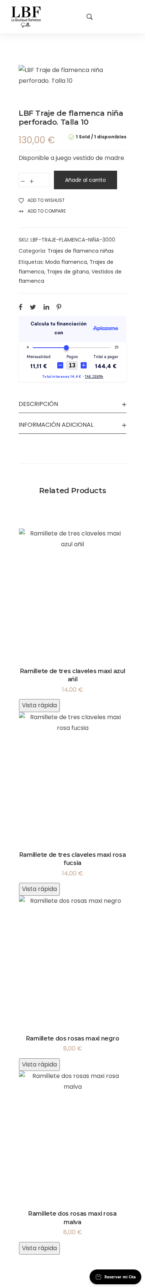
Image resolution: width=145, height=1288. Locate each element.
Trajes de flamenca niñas (81, 251)
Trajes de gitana (68, 271)
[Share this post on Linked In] (46, 307)
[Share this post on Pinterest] (59, 307)
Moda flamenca (66, 262)
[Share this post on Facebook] (20, 307)
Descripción (38, 404)
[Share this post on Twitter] (33, 307)
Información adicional (56, 424)
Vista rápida (39, 705)
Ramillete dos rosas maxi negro (72, 1038)
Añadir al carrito (85, 180)
